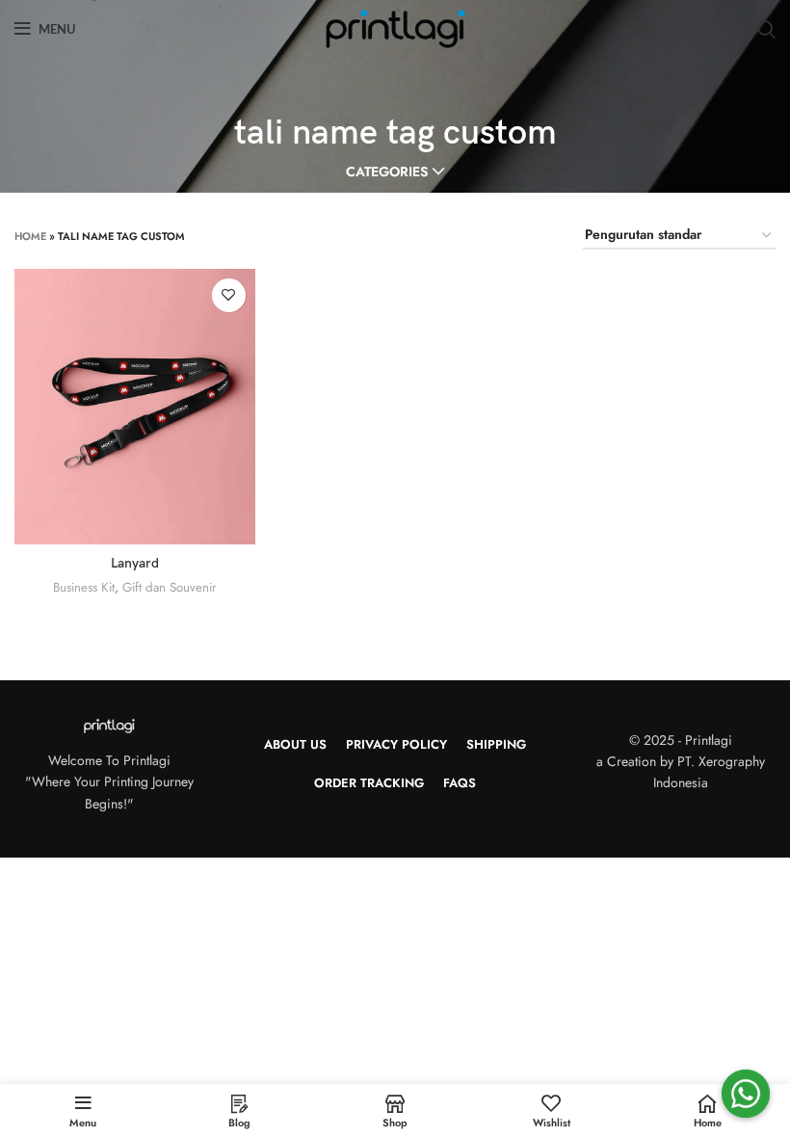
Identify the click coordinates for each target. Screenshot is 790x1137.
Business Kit (84, 587)
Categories (387, 171)
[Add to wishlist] (229, 295)
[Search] (766, 29)
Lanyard (135, 563)
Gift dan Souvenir (169, 587)
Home (30, 236)
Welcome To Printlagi (109, 760)
